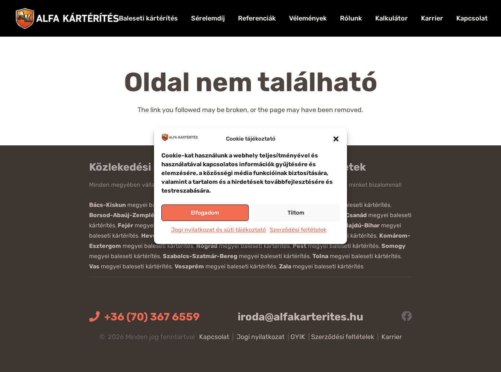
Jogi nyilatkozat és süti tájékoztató (218, 230)
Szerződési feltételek (298, 230)
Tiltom (296, 212)
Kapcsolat (214, 337)
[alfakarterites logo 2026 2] (67, 18)
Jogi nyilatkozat (261, 337)
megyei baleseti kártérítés (143, 204)
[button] (336, 138)
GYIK (297, 337)
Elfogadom (205, 212)
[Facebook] (406, 316)
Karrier (391, 337)
